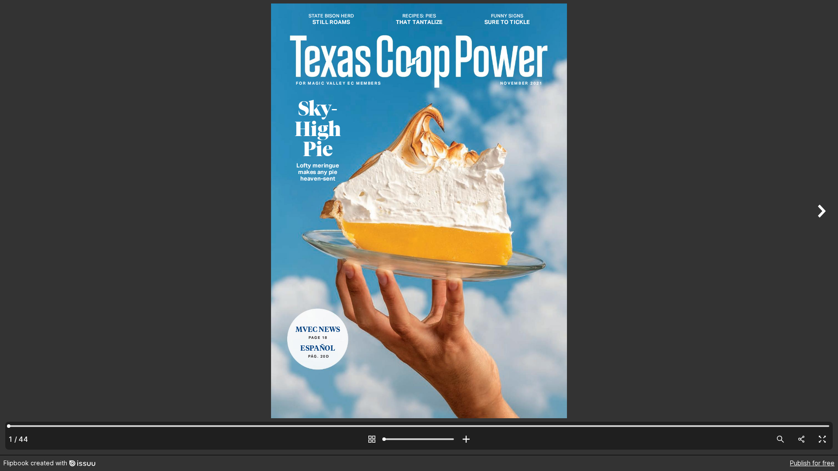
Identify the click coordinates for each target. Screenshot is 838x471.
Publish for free (812, 463)
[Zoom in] (466, 439)
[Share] (801, 439)
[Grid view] (372, 439)
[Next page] (820, 227)
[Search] (780, 439)
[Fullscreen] (822, 439)
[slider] (419, 439)
